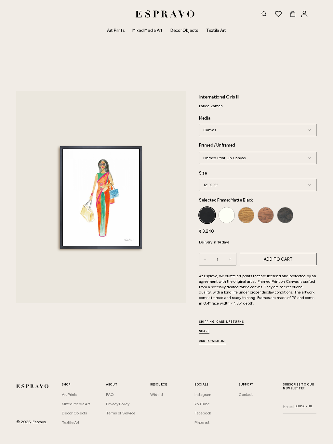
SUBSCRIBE (304, 406)
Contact (245, 394)
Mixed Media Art (76, 404)
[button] (264, 14)
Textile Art (70, 422)
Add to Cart (278, 259)
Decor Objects (74, 413)
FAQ (109, 394)
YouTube (201, 404)
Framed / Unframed (217, 145)
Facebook (202, 413)
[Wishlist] (278, 14)
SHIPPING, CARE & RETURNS (221, 321)
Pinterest (201, 422)
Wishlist (156, 394)
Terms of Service (120, 413)
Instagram (202, 394)
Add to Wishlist (212, 341)
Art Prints (69, 394)
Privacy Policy (117, 404)
